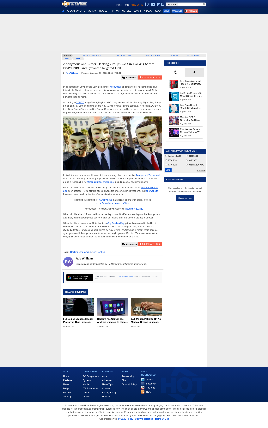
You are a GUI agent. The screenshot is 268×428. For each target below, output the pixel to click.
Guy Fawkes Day (115, 223)
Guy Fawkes (98, 252)
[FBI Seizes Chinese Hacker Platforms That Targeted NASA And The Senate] (78, 307)
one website (152, 191)
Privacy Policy (109, 392)
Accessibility (128, 376)
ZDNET (80, 102)
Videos (86, 396)
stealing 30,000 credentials (100, 182)
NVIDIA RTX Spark (193, 55)
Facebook (151, 384)
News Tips (107, 384)
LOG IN (119, 5)
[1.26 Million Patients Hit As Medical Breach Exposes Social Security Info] (146, 307)
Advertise (107, 380)
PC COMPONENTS (75, 10)
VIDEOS (148, 10)
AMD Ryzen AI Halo (153, 55)
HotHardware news (125, 276)
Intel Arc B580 (174, 156)
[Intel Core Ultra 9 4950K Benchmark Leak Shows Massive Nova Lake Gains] (174, 108)
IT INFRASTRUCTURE (120, 10)
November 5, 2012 (134, 209)
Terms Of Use (162, 419)
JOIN (127, 5)
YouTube (150, 388)
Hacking (74, 252)
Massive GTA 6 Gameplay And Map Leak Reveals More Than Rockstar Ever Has (190, 119)
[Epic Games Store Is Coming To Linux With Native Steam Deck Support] (174, 132)
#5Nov (126, 203)
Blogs (66, 388)
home (67, 59)
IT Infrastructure (90, 388)
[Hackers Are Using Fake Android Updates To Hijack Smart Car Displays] (112, 307)
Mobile (86, 384)
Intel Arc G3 (174, 55)
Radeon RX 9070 (196, 164)
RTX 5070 (172, 164)
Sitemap (67, 396)
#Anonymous (105, 200)
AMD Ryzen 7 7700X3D (125, 55)
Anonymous (115, 87)
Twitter (149, 379)
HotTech (106, 396)
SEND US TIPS (137, 5)
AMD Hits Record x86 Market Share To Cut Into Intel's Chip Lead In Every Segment (191, 95)
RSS (148, 392)
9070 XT (192, 160)
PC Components (91, 376)
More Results (201, 171)
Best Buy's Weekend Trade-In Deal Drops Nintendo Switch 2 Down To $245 (190, 83)
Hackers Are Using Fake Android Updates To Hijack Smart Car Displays (112, 321)
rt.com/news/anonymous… (109, 203)
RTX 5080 (193, 156)
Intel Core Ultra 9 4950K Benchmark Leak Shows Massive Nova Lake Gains (190, 107)
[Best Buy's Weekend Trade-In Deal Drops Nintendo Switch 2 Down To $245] (174, 84)
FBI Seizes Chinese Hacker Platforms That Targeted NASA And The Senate (78, 321)
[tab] (175, 72)
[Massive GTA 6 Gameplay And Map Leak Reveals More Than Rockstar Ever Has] (174, 120)
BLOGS (158, 10)
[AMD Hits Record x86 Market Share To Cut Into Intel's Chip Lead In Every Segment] (174, 96)
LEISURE (137, 10)
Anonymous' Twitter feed (148, 175)
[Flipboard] (158, 5)
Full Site (67, 392)
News (78, 59)
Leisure (86, 392)
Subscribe (177, 11)
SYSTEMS (92, 10)
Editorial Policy (129, 384)
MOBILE (103, 10)
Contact (106, 388)
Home (66, 376)
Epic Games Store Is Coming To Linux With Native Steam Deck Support (191, 131)
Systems (87, 380)
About (105, 376)
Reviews (67, 380)
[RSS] (162, 5)
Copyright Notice (144, 419)
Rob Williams (85, 258)
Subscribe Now (185, 198)
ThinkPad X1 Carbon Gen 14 (91, 55)
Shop (166, 11)
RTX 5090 (172, 160)
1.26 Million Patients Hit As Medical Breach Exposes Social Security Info (146, 321)
